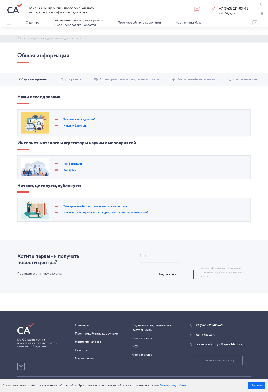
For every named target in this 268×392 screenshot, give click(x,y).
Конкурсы (70, 170)
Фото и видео (142, 355)
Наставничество (245, 79)
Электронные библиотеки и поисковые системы (95, 206)
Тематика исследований (79, 119)
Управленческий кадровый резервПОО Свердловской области (78, 22)
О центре (33, 22)
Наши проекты (142, 338)
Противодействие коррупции (139, 22)
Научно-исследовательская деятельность (56, 38)
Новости (81, 350)
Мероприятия (84, 358)
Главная (21, 38)
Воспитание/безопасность (196, 79)
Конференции (72, 164)
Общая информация (33, 79)
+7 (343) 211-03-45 (233, 8)
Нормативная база (188, 22)
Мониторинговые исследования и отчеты (129, 79)
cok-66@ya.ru (227, 13)
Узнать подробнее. (173, 385)
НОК (135, 346)
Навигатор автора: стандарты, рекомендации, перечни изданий (106, 213)
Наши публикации (75, 126)
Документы (73, 79)
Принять (256, 385)
